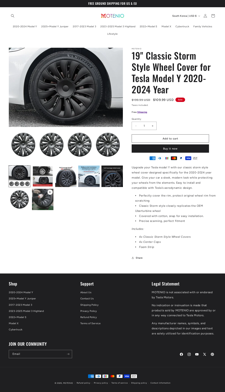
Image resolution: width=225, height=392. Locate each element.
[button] (13, 16)
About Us (86, 292)
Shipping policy (139, 383)
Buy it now (170, 148)
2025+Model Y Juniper (22, 298)
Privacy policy (101, 383)
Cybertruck (15, 329)
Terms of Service (90, 323)
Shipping (142, 112)
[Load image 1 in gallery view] (19, 176)
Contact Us (87, 298)
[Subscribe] (68, 354)
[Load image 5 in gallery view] (112, 176)
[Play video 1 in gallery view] (42, 199)
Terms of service (119, 383)
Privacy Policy (88, 311)
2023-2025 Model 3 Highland (26, 311)
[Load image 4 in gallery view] (89, 176)
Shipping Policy (89, 304)
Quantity (136, 119)
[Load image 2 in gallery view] (42, 176)
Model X (13, 323)
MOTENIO (68, 383)
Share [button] (139, 257)
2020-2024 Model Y (21, 292)
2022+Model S (17, 317)
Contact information (160, 383)
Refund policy (83, 383)
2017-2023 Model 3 (20, 304)
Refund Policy (88, 317)
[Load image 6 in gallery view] (19, 199)
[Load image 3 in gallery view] (66, 176)
